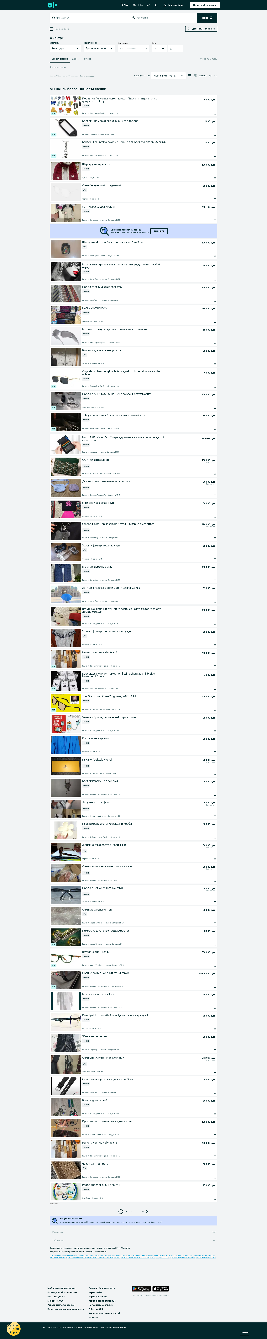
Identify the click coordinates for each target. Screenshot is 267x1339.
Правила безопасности (102, 1288)
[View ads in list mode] (189, 75)
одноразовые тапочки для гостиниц (118, 1255)
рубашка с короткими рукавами (182, 1258)
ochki (86, 1222)
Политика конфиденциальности (65, 1309)
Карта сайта (95, 1292)
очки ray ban (111, 1222)
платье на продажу (128, 1258)
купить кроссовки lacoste (76, 1258)
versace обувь (91, 1258)
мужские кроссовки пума (143, 1255)
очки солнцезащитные (69, 1222)
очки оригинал (122, 1222)
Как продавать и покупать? (104, 1313)
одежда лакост (175, 1255)
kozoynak (146, 1222)
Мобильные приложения (61, 1288)
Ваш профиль (175, 5)
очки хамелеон (135, 1222)
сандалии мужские (69, 1255)
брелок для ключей (97, 1222)
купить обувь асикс (161, 1255)
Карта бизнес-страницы (102, 1300)
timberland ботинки (85, 1255)
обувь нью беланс (200, 1255)
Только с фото (62, 29)
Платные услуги (56, 1296)
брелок (153, 1222)
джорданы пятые (162, 1258)
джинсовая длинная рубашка (108, 1258)
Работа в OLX (96, 1309)
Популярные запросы (101, 1305)
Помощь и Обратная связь (62, 1292)
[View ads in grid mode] (195, 75)
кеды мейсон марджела (145, 1258)
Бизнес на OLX (55, 1300)
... (137, 1211)
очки (81, 1222)
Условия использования (61, 1305)
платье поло (98, 1255)
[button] (156, 4)
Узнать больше (119, 1327)
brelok (160, 1222)
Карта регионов (98, 1296)
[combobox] (91, 18)
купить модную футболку (206, 1258)
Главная (53, 76)
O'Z (135, 5)
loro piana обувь (55, 1255)
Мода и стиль (62, 76)
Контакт (93, 1317)
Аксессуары (73, 76)
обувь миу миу (187, 1255)
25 (143, 1211)
